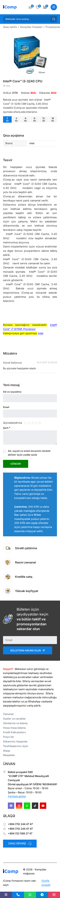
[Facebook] (11, 806)
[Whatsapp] (27, 806)
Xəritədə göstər (17, 796)
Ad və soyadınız (12, 391)
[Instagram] (19, 806)
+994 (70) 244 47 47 (20, 824)
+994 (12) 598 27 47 (20, 833)
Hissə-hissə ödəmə (14, 727)
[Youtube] (43, 806)
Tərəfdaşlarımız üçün (15, 746)
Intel (40, 333)
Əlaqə (6, 750)
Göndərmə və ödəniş (15, 723)
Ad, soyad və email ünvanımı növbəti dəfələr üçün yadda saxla (29, 452)
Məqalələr (9, 755)
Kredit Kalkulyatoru (14, 732)
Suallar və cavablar (14, 718)
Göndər (15, 463)
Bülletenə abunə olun (25, 650)
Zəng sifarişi (17, 843)
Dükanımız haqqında (15, 741)
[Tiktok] (35, 806)
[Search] (54, 19)
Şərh (6, 428)
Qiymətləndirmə (12, 422)
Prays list (8, 736)
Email (6, 407)
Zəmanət (8, 714)
